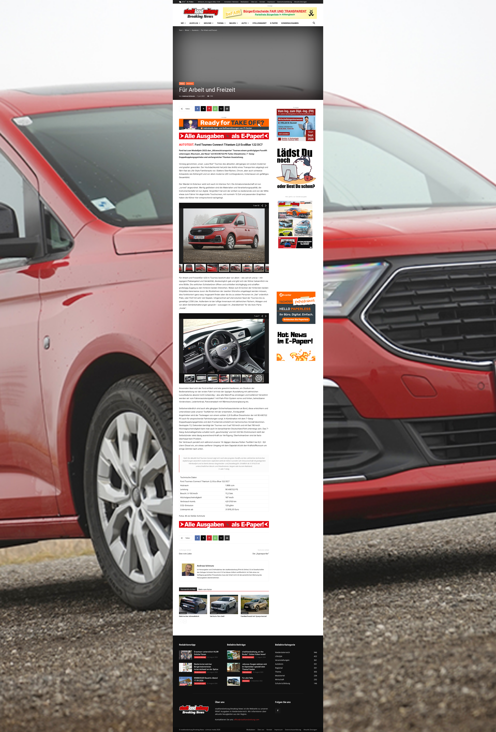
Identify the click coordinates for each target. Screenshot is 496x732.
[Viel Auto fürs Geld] (224, 604)
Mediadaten (245, 2)
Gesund (207, 23)
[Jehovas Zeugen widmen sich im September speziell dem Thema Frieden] (233, 667)
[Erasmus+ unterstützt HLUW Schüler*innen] (185, 655)
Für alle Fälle (247, 678)
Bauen (232, 23)
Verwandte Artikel (188, 589)
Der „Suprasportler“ (261, 554)
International (247, 672)
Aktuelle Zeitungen (300, 2)
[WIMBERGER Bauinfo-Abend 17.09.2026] (185, 681)
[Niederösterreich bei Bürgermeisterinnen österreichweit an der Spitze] (185, 667)
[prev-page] (180, 621)
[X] (203, 108)
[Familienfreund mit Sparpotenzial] (255, 604)
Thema (220, 23)
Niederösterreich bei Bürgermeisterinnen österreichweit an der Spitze (206, 666)
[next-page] (184, 621)
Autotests (195, 30)
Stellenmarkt (259, 23)
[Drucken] (227, 108)
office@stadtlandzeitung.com (246, 719)
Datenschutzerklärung (284, 2)
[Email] (221, 108)
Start (181, 30)
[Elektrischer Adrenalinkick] (193, 604)
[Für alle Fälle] (233, 681)
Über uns (254, 2)
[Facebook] (197, 108)
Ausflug (193, 23)
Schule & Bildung (200, 657)
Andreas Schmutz (188, 96)
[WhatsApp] (215, 108)
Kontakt (262, 2)
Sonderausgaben (290, 23)
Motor (187, 30)
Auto (244, 23)
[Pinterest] (209, 108)
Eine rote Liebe (185, 554)
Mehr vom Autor (205, 589)
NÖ (182, 23)
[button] (314, 23)
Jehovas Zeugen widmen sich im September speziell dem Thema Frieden (254, 666)
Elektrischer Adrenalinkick (189, 616)
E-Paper (274, 23)
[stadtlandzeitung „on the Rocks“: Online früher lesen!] (233, 655)
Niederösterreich (200, 672)
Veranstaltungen (200, 683)
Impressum (271, 2)
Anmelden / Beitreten (231, 2)
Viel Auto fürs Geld (217, 616)
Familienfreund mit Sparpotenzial (253, 616)
